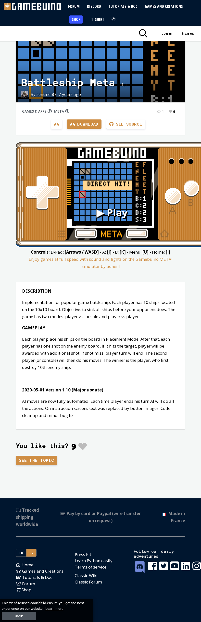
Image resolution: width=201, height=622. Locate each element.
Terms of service (90, 567)
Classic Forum (88, 582)
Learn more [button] (54, 608)
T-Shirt (97, 19)
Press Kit (83, 554)
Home (27, 565)
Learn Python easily (94, 560)
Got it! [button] (19, 616)
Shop (76, 19)
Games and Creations (164, 6)
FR (21, 553)
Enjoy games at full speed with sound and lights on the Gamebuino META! (100, 259)
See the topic (36, 460)
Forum (74, 6)
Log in (167, 33)
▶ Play (112, 212)
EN (31, 553)
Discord (94, 6)
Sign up (187, 33)
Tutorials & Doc (123, 6)
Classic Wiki (86, 575)
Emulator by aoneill (100, 266)
